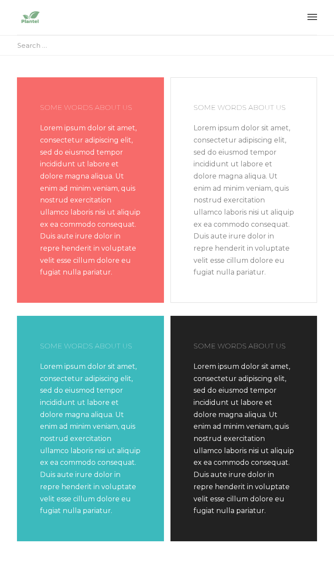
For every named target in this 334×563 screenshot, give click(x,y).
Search (314, 45)
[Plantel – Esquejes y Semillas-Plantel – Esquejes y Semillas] (30, 17)
